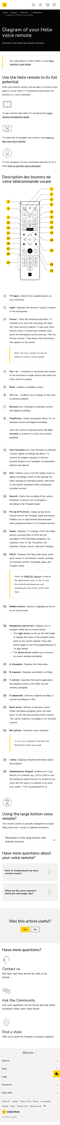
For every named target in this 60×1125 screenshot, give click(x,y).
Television (24, 12)
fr (45, 1106)
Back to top (28, 1052)
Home (5, 12)
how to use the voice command (24, 166)
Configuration (36, 12)
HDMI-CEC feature (32, 576)
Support (14, 12)
